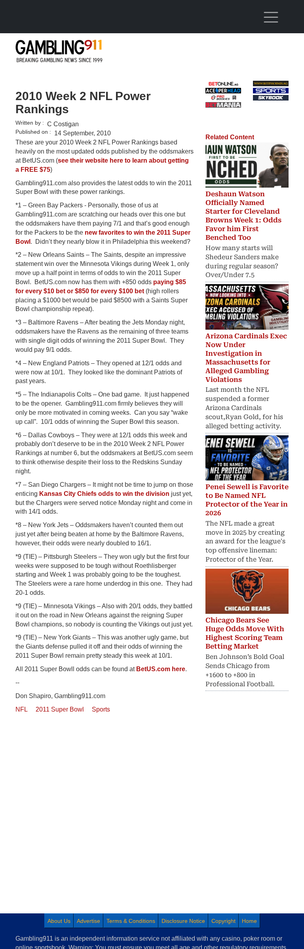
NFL (21, 709)
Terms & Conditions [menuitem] (130, 921)
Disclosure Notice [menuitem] (183, 921)
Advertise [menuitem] (88, 921)
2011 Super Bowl (60, 709)
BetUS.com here (160, 669)
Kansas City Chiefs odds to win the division (104, 493)
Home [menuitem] (249, 921)
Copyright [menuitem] (223, 921)
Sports (101, 709)
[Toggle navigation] (271, 17)
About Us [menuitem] (59, 921)
